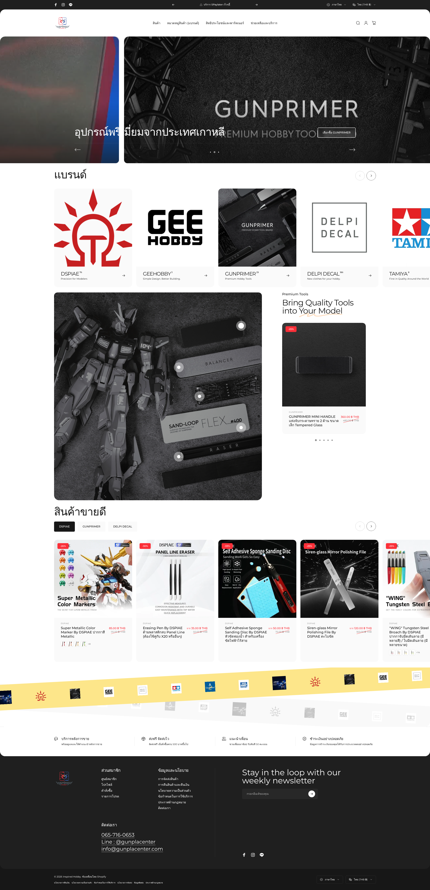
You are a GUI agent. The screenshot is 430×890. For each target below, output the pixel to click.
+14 (418, 653)
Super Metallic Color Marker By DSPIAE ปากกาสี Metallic (83, 632)
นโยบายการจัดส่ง (124, 883)
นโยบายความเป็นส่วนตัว (174, 791)
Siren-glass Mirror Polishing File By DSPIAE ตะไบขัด (322, 632)
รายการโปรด (110, 796)
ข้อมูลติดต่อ (139, 883)
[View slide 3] (324, 440)
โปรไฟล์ (106, 785)
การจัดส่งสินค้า (168, 779)
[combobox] (336, 4)
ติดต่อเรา (164, 808)
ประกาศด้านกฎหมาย (172, 802)
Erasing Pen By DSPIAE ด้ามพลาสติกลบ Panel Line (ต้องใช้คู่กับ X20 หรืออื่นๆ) (164, 632)
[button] (241, 325)
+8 (89, 644)
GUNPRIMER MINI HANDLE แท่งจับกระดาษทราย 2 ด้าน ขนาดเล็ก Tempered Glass (314, 421)
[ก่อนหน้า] (173, 4)
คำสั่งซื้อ (106, 791)
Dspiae (65, 623)
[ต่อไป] (256, 4)
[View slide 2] (320, 440)
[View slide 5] (332, 440)
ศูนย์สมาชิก (109, 779)
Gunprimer (296, 412)
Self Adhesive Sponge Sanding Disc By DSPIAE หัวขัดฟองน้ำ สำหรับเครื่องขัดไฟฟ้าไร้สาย (246, 634)
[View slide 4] (328, 440)
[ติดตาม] (311, 793)
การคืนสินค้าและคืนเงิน (173, 785)
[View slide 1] (316, 440)
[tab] (64, 527)
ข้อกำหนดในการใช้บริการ (175, 796)
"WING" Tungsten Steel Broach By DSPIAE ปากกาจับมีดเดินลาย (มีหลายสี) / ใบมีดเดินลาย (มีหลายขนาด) (409, 636)
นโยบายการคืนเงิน (62, 883)
